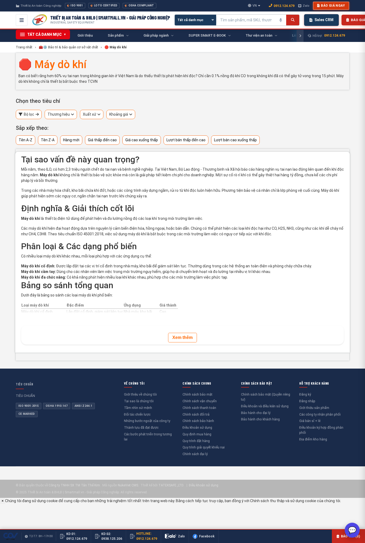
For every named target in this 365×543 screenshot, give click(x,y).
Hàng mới (71, 140)
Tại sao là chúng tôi (139, 401)
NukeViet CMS (128, 485)
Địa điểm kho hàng (313, 439)
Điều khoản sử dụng (197, 427)
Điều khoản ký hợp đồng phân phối (321, 430)
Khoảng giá (118, 114)
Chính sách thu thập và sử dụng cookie (283, 501)
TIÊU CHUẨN (24, 384)
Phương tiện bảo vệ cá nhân (246, 190)
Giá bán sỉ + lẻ (309, 421)
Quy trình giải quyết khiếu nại (204, 447)
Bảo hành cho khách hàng (260, 419)
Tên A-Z (25, 140)
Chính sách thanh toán (199, 408)
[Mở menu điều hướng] (22, 20)
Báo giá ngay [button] (333, 5)
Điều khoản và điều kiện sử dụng (265, 406)
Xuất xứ (89, 114)
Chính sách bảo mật (197, 394)
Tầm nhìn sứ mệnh (138, 408)
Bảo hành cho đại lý (255, 413)
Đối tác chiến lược (137, 414)
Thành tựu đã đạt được (141, 427)
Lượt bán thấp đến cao (185, 140)
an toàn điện (256, 266)
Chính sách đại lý (195, 454)
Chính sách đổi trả (196, 414)
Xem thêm (182, 337)
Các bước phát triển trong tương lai (148, 436)
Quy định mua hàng (197, 434)
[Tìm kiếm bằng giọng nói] (281, 20)
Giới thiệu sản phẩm (314, 408)
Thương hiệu (59, 114)
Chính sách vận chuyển (200, 401)
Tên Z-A (48, 140)
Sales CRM (323, 20)
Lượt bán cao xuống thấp (235, 140)
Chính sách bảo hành (198, 421)
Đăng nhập (307, 401)
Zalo (306, 5)
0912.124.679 (284, 6)
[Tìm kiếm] (292, 20)
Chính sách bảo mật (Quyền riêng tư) (265, 396)
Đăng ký (305, 394)
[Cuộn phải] (300, 36)
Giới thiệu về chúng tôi (140, 394)
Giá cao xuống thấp (141, 140)
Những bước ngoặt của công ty (147, 421)
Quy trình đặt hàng (196, 441)
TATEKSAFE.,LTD (170, 485)
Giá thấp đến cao (102, 140)
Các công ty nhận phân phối (320, 414)
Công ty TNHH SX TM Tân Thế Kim (74, 485)
